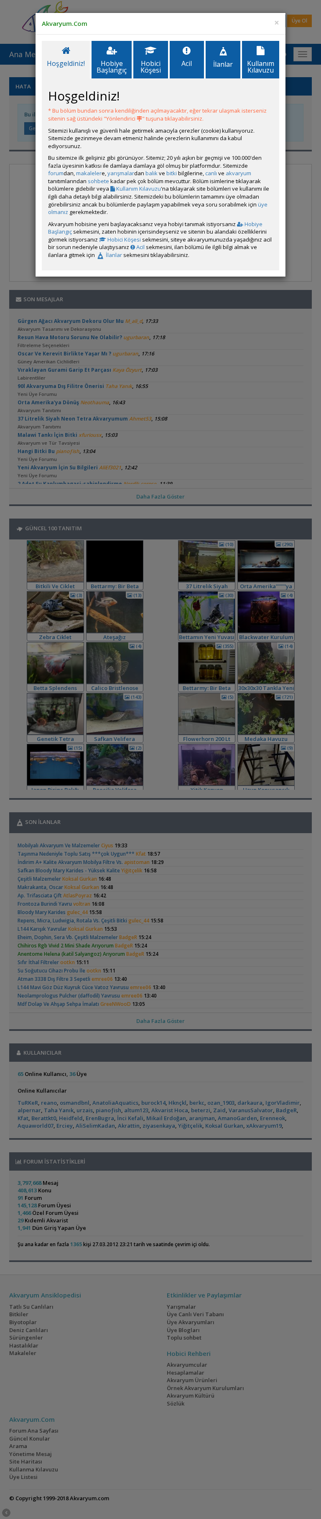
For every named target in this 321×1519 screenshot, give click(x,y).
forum (56, 173)
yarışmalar (120, 173)
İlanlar (113, 255)
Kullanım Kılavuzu (138, 188)
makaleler (89, 173)
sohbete (98, 181)
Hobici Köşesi (123, 239)
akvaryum (238, 173)
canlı (211, 173)
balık (151, 173)
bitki (171, 173)
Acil (140, 247)
